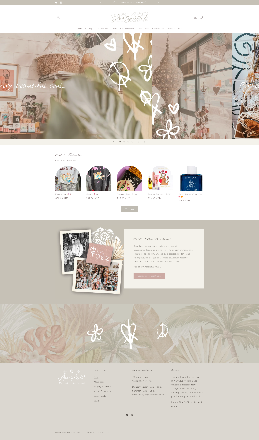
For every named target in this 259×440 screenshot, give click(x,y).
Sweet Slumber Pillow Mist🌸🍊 (190, 195)
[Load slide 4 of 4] (132, 142)
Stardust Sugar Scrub (127, 194)
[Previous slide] (113, 142)
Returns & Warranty (102, 391)
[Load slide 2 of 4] (124, 142)
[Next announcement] (158, 2)
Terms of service (102, 432)
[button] (58, 17)
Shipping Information (103, 386)
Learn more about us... (149, 275)
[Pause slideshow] (146, 142)
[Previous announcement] (101, 2)
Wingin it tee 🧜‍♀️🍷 (63, 194)
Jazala (64, 432)
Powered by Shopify (74, 432)
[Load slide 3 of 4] (128, 142)
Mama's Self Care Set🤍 (159, 194)
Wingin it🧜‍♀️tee (92, 194)
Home (96, 377)
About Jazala (99, 381)
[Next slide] (139, 142)
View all (129, 208)
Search (96, 400)
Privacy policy (89, 432)
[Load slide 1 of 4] (120, 142)
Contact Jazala (100, 396)
